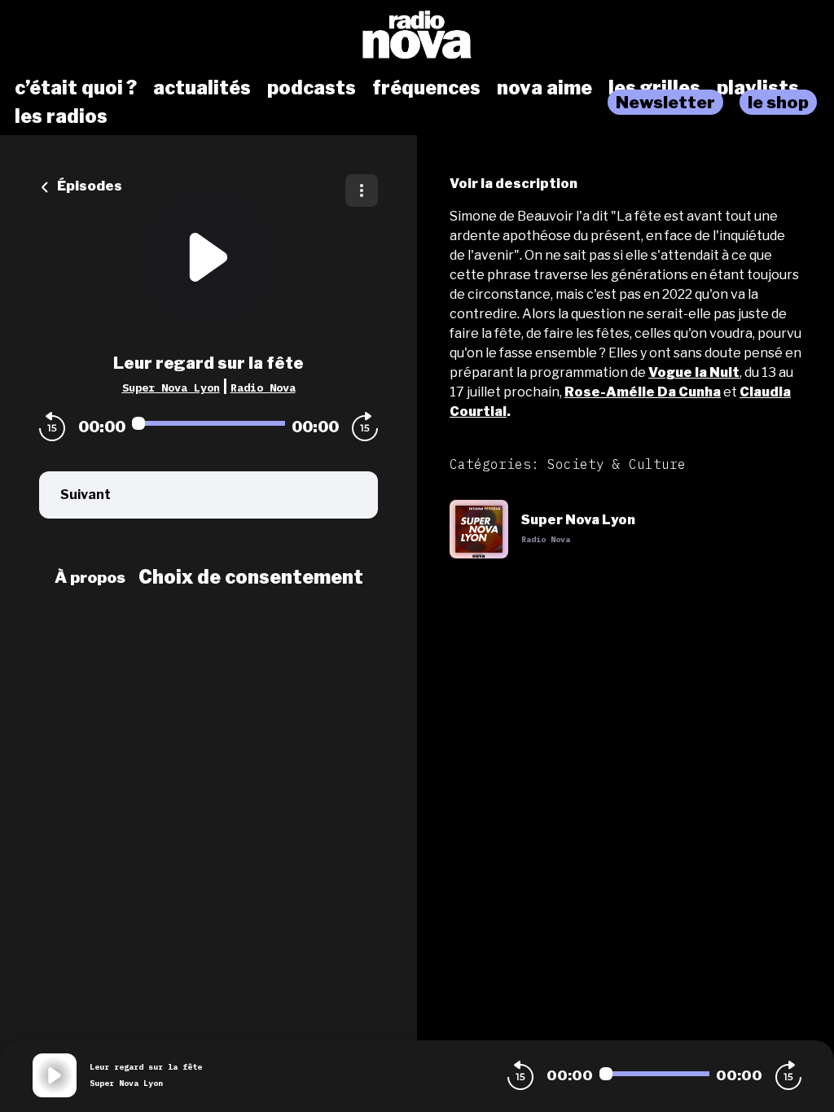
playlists (758, 88)
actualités (202, 88)
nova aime (544, 88)
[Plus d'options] (361, 190)
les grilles (654, 88)
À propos (90, 577)
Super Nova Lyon (171, 387)
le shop (778, 102)
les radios (61, 116)
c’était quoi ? (76, 88)
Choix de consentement (250, 577)
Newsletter (665, 102)
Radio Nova (263, 387)
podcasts (311, 88)
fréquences (426, 88)
